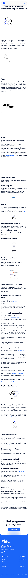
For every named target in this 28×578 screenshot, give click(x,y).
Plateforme (5, 556)
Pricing (3, 564)
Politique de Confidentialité (6, 570)
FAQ (20, 561)
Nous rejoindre (22, 559)
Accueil (3, 559)
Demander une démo (14, 529)
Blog (20, 564)
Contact (4, 566)
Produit (3, 561)
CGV (15, 570)
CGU (12, 570)
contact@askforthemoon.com (7, 549)
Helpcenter (21, 566)
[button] (24, 3)
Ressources (22, 556)
